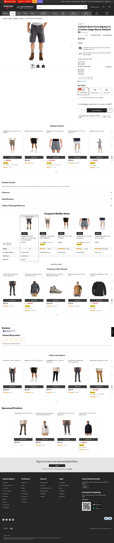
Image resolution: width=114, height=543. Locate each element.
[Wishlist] (103, 7)
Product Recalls (5, 504)
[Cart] (109, 7)
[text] (12, 167)
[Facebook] (3, 520)
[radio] (81, 63)
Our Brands (42, 485)
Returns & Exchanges (6, 490)
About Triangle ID (43, 490)
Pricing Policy (62, 493)
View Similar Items (107, 35)
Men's (10, 18)
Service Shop (5, 488)
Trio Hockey (23, 499)
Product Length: (82, 66)
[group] (12, 163)
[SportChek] (28, 1)
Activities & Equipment (43, 13)
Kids (19, 13)
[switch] (5, 243)
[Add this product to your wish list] (109, 110)
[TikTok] (7, 520)
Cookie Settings (5, 507)
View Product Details (96, 35)
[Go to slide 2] (38, 66)
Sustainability (43, 493)
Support (85, 1)
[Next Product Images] (71, 46)
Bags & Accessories (74, 13)
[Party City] (40, 1)
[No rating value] (82, 35)
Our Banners (24, 502)
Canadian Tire (24, 482)
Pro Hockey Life (24, 493)
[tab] (83, 91)
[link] (83, 35)
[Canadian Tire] (21, 1)
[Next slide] (112, 137)
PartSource (23, 490)
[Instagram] (10, 520)
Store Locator (5, 496)
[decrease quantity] (79, 110)
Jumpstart (42, 496)
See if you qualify (87, 54)
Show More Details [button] (56, 264)
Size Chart (108, 66)
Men (13, 13)
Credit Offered (67, 1)
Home (5, 18)
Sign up (85, 486)
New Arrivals (97, 13)
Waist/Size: (81, 74)
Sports (32, 13)
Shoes (25, 13)
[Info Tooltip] (111, 104)
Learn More (85, 499)
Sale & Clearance (86, 13)
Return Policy (62, 496)
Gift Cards (4, 499)
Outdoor (55, 13)
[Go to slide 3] (43, 66)
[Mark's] (34, 1)
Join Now (69, 469)
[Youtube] (13, 520)
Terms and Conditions (63, 485)
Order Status (96, 7)
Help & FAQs (5, 493)
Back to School (107, 13)
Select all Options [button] (97, 110)
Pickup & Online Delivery (7, 485)
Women (6, 13)
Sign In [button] (108, 1)
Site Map (61, 488)
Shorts (22, 18)
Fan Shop (63, 13)
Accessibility (62, 490)
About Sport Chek (44, 482)
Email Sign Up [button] (77, 1)
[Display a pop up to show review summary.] (79, 163)
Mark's (22, 485)
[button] (85, 7)
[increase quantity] (84, 110)
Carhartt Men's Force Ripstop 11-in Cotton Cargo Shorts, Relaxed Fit (94, 29)
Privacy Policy (62, 482)
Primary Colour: (82, 59)
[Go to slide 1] (33, 66)
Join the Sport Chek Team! (45, 488)
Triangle (23, 488)
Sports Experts (24, 496)
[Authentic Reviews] (9, 331)
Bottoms (16, 18)
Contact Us (4, 502)
